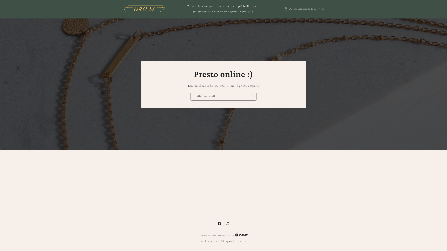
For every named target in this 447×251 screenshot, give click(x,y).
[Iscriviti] (252, 96)
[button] (304, 9)
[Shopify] (241, 234)
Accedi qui (241, 241)
